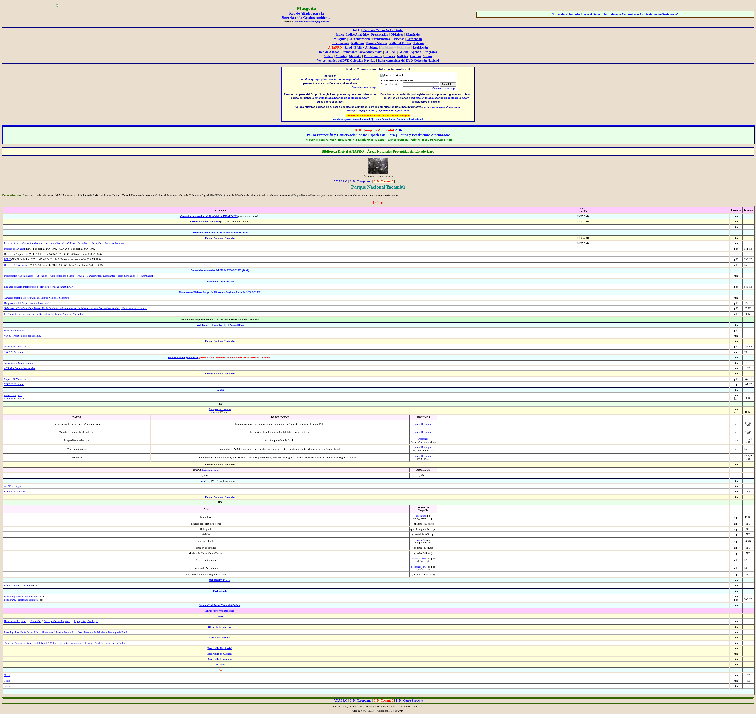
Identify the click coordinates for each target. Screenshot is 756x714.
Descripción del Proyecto (57, 621)
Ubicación (41, 275)
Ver (416, 423)
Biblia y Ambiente (366, 47)
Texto (7, 675)
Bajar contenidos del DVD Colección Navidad (408, 60)
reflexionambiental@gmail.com (442, 107)
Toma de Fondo (93, 643)
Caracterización (359, 39)
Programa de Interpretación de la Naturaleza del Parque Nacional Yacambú (43, 313)
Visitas (427, 56)
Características (58, 275)
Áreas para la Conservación (18, 362)
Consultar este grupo (364, 87)
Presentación (379, 34)
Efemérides (413, 34)
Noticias (402, 56)
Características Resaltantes (101, 275)
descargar (421, 515)
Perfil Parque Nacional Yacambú (21, 596)
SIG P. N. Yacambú (14, 351)
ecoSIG (220, 389)
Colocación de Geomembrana (66, 643)
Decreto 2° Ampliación (16, 264)
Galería (404, 52)
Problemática (381, 39)
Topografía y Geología (86, 621)
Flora (71, 275)
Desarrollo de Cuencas (219, 653)
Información (147, 275)
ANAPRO (340, 181)
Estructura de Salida (115, 643)
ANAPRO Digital (13, 486)
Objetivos (397, 34)
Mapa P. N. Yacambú (15, 346)
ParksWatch (220, 591)
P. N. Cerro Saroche (409, 700)
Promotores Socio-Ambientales (361, 52)
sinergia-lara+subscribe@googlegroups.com (342, 97)
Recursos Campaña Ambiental (383, 30)
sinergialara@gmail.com (361, 110)
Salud (348, 47)
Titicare (418, 43)
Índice (340, 34)
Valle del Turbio (400, 43)
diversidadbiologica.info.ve (183, 357)
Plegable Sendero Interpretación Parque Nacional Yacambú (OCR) (39, 286)
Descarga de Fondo (118, 632)
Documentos (340, 43)
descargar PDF (418, 558)
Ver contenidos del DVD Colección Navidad (346, 60)
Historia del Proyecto (15, 621)
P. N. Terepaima (360, 181)
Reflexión (357, 43)
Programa (430, 52)
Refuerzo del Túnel (36, 643)
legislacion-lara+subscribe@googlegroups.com (440, 97)
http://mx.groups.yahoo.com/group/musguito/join (330, 79)
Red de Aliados (329, 52)
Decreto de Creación (15, 248)
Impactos (220, 664)
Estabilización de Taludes (91, 632)
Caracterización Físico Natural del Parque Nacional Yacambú (36, 297)
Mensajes (355, 56)
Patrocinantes (373, 56)
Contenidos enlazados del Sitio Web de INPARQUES (209, 216)
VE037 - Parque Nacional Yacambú (22, 335)
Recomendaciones (128, 275)
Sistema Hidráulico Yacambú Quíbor (219, 605)
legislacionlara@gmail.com (393, 110)
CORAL (390, 52)
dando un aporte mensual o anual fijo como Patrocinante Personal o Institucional (378, 119)
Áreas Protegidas (13, 395)
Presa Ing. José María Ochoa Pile (21, 632)
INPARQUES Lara (219, 580)
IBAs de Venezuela (14, 330)
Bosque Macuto (376, 43)
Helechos (398, 39)
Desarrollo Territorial (219, 648)
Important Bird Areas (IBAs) (228, 324)
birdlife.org (202, 324)
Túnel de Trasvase (13, 643)
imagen (8, 398)
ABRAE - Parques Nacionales (19, 368)
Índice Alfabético (357, 34)
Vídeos (328, 56)
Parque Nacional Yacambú (205, 221)
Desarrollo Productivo (219, 659)
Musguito (340, 39)
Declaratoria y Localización (18, 275)
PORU (7, 259)
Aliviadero (47, 632)
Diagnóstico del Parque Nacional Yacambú (26, 303)
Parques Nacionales (220, 409)
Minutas (341, 56)
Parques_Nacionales (14, 491)
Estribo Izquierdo (65, 632)
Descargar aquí (210, 469)
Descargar (426, 423)
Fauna (80, 275)
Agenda (416, 52)
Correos (415, 56)
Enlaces (389, 56)
